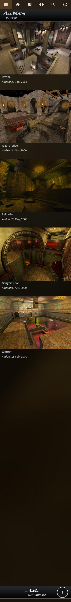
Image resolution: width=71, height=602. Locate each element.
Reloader (7, 214)
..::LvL (32, 590)
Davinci (6, 77)
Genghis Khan (11, 283)
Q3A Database (37, 595)
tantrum (7, 351)
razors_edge (10, 145)
